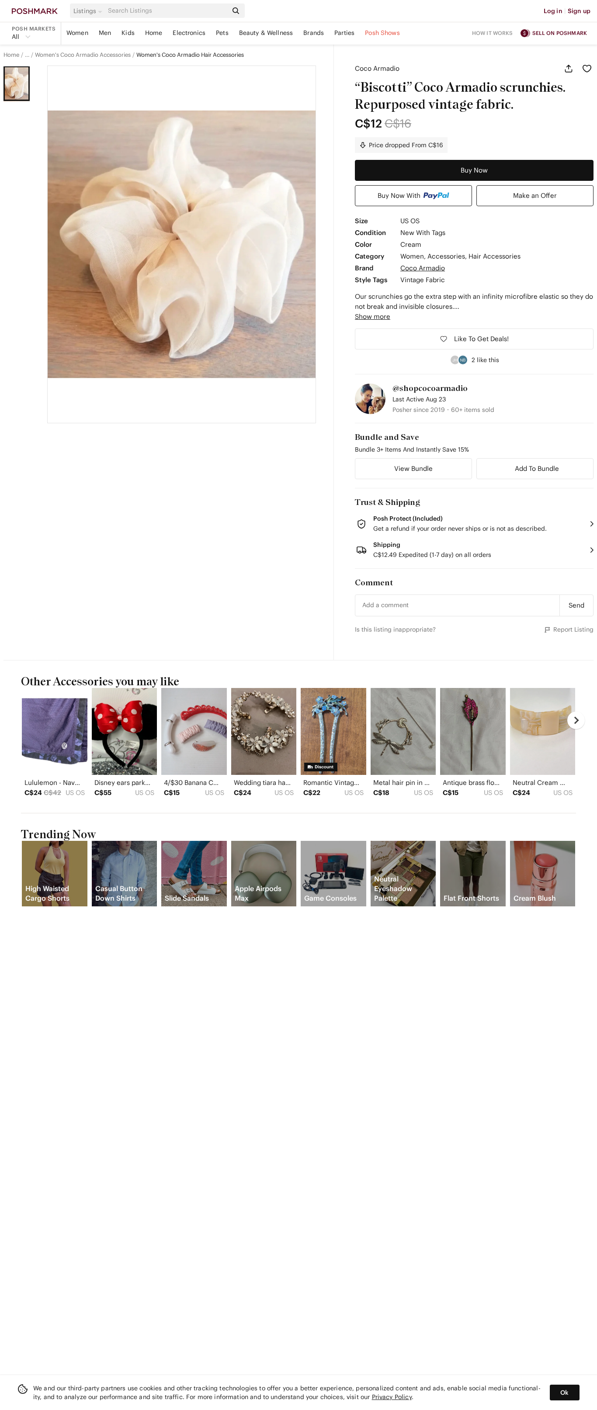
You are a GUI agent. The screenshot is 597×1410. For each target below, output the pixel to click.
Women (77, 33)
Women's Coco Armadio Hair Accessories (190, 55)
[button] (89, 11)
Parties (344, 33)
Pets (222, 33)
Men (105, 33)
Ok (564, 1392)
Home (154, 33)
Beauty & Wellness (266, 33)
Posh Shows (382, 33)
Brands (313, 33)
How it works (492, 33)
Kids (128, 33)
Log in (553, 11)
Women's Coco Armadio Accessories (83, 55)
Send (576, 605)
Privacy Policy (392, 1397)
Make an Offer (535, 195)
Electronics (189, 33)
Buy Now (474, 170)
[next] (576, 720)
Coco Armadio (377, 68)
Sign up (579, 11)
